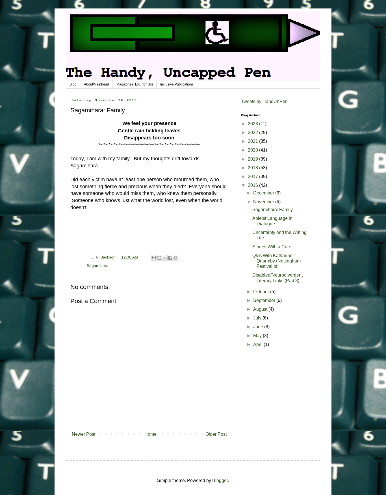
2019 (253, 159)
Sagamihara (98, 265)
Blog (73, 84)
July (258, 318)
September (264, 300)
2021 (253, 141)
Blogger (220, 480)
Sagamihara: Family (272, 209)
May (258, 335)
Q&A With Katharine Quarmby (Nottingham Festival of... (276, 261)
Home (150, 434)
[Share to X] (165, 257)
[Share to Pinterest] (175, 257)
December (264, 192)
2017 (253, 176)
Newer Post (83, 434)
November (264, 201)
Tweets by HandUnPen (264, 101)
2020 (253, 150)
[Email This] (154, 257)
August (260, 309)
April (258, 344)
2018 (253, 167)
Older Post (216, 434)
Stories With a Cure (271, 246)
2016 (253, 185)
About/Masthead (96, 84)
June (258, 326)
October (261, 291)
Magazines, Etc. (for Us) (134, 84)
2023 (253, 123)
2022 (253, 132)
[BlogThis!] (159, 257)
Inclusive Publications (177, 84)
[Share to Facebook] (170, 257)
